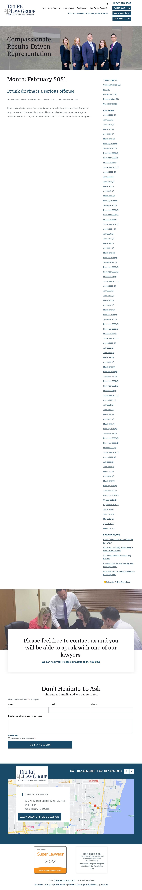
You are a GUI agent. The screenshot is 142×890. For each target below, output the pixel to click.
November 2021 (109, 386)
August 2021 (108, 400)
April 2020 (107, 476)
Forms (96, 8)
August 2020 (108, 457)
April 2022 (107, 362)
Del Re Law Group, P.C (65, 880)
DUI (76, 99)
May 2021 (107, 414)
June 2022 (107, 353)
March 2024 (108, 253)
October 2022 (108, 334)
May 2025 (107, 186)
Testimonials (81, 8)
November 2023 (109, 272)
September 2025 (109, 167)
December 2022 (109, 324)
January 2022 (108, 376)
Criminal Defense (65, 99)
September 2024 (109, 224)
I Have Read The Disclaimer (23, 738)
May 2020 (107, 471)
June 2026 (107, 124)
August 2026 (108, 115)
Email (53, 704)
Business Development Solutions (83, 884)
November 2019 (109, 495)
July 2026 (107, 120)
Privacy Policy (60, 884)
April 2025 (107, 191)
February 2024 (109, 258)
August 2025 (108, 172)
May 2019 (107, 519)
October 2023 (108, 277)
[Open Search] (107, 4)
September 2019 (109, 505)
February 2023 (109, 315)
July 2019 (107, 509)
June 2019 (107, 514)
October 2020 (108, 448)
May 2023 (107, 300)
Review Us (103, 8)
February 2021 (109, 429)
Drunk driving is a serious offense (40, 91)
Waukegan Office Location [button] (39, 817)
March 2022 (108, 367)
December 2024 (109, 210)
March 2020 (108, 481)
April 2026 (107, 134)
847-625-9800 (123, 3)
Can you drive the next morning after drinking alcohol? (118, 565)
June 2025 (107, 182)
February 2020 (109, 486)
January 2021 (108, 433)
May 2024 (107, 243)
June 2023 (107, 296)
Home (44, 8)
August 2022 (108, 343)
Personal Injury (109, 99)
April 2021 (107, 419)
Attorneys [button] (56, 8)
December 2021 (109, 381)
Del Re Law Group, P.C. (31, 99)
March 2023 (108, 310)
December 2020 (109, 438)
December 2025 (109, 153)
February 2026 (109, 144)
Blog (91, 8)
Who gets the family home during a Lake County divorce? (118, 549)
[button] (140, 874)
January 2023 (108, 319)
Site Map (49, 884)
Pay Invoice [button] (122, 18)
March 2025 (108, 196)
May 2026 (107, 129)
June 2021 (107, 410)
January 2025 (108, 205)
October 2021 (108, 391)
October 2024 (108, 220)
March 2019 (108, 528)
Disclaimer (13, 735)
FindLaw (104, 884)
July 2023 (107, 291)
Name (11, 704)
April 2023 (107, 305)
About (50, 8)
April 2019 (107, 524)
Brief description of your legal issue (25, 716)
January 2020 (108, 490)
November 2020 (109, 443)
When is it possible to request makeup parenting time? (119, 573)
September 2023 (109, 281)
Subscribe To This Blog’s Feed (118, 582)
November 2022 (109, 329)
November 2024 (109, 215)
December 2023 (109, 267)
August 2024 (108, 229)
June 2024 (107, 239)
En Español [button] (122, 13)
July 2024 (107, 234)
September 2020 (109, 452)
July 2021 (107, 405)
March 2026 (108, 139)
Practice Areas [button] (68, 8)
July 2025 (107, 177)
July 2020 (107, 462)
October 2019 (108, 500)
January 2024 (108, 262)
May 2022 (107, 357)
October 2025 (108, 163)
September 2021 (109, 395)
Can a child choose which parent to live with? (118, 541)
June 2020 (107, 467)
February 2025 (109, 201)
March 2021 (108, 424)
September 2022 (109, 338)
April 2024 (107, 248)
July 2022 (107, 348)
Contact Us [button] (121, 8)
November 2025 (109, 158)
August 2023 (108, 286)
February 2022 (109, 372)
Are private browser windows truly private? (117, 557)
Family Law (107, 94)
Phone (94, 704)
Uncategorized (109, 104)
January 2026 (108, 148)
